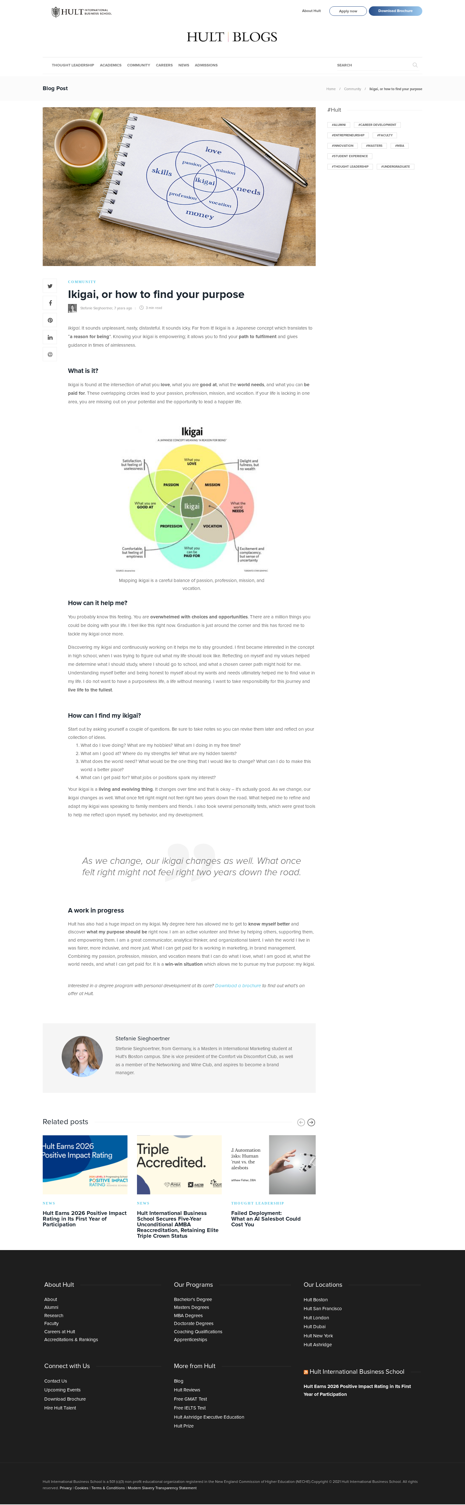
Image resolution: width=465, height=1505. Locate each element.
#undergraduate (395, 166)
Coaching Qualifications (198, 1331)
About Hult (311, 11)
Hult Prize (184, 1426)
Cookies (82, 1488)
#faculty (385, 135)
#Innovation (342, 145)
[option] (85, 1182)
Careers (164, 65)
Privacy (66, 1488)
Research (53, 1315)
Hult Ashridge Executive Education (209, 1417)
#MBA (399, 145)
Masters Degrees (191, 1307)
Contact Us (55, 1381)
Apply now (348, 11)
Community (138, 65)
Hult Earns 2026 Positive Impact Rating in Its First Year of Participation (357, 1390)
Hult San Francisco (323, 1308)
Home (331, 89)
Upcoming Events (62, 1390)
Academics (110, 65)
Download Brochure (395, 11)
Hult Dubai (315, 1326)
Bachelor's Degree (193, 1299)
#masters (374, 145)
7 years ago (123, 308)
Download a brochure (238, 985)
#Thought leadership (350, 166)
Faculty (51, 1323)
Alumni (51, 1307)
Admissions (206, 65)
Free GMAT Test (190, 1399)
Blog (178, 1381)
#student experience (350, 156)
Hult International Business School (357, 1372)
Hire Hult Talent (60, 1408)
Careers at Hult (59, 1331)
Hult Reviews (187, 1390)
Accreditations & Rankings (71, 1339)
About (50, 1299)
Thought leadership (73, 65)
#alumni (339, 125)
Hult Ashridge (318, 1344)
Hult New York (318, 1336)
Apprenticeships (190, 1339)
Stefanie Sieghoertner (96, 308)
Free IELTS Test (190, 1408)
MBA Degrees (188, 1315)
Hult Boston (316, 1300)
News (183, 65)
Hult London (316, 1318)
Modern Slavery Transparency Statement (162, 1488)
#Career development (377, 125)
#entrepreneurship (348, 135)
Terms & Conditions (108, 1488)
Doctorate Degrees (194, 1323)
